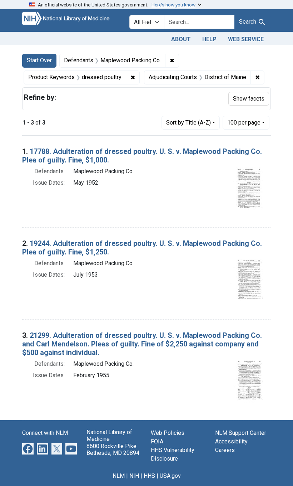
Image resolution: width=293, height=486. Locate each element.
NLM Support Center (240, 432)
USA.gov (170, 475)
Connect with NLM (45, 432)
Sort (188, 122)
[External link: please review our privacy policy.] (28, 448)
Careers (225, 450)
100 (243, 122)
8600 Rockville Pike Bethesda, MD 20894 (112, 449)
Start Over (39, 60)
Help (209, 39)
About (181, 39)
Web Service (246, 39)
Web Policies (167, 432)
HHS (149, 475)
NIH (134, 475)
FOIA (157, 441)
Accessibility (231, 441)
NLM (119, 475)
